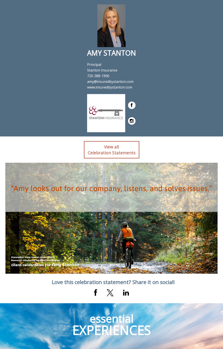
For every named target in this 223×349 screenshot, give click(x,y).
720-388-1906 (98, 75)
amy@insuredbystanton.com (110, 81)
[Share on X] (110, 292)
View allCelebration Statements (111, 150)
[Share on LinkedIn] (126, 292)
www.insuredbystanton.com (109, 87)
